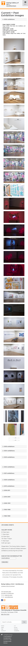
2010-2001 (7, 496)
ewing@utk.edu (9, 597)
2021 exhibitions (9, 473)
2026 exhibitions (9, 19)
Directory (16, 629)
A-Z (15, 625)
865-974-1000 (5, 614)
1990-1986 (7, 509)
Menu (26, 3)
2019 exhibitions (9, 486)
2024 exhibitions (9, 450)
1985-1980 (7, 516)
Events (2, 625)
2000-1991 (7, 503)
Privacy (15, 627)
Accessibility (16, 630)
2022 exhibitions (9, 467)
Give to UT (3, 630)
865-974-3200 (8, 595)
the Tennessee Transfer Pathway (7, 641)
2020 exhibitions (9, 479)
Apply (2, 627)
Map (2, 629)
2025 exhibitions (9, 446)
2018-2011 (7, 490)
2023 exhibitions (9, 457)
